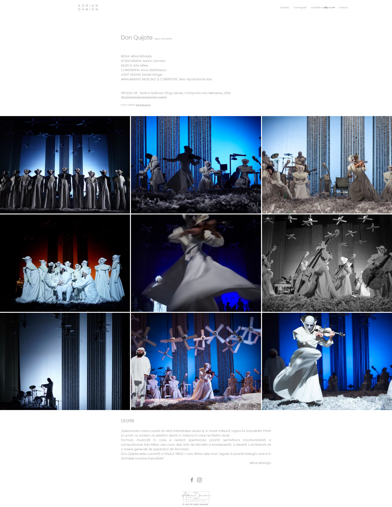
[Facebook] (192, 480)
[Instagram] (199, 480)
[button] (300, 7)
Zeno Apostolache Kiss (196, 79)
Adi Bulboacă (143, 104)
